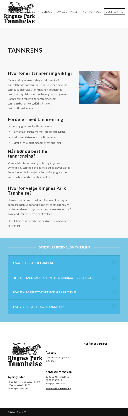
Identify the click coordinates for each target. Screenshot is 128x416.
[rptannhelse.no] (19, 11)
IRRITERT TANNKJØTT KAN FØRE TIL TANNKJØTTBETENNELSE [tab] (53, 277)
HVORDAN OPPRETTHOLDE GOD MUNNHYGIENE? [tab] (44, 292)
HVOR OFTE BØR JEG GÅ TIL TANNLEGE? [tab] (38, 307)
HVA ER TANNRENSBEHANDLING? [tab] (34, 263)
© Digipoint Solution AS (17, 412)
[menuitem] (39, 11)
